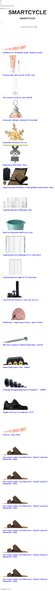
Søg (35, 26)
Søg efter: (2, 8)
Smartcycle (8, 589)
